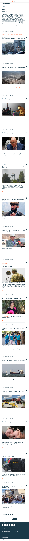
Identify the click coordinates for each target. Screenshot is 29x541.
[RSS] (13, 525)
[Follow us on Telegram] (11, 525)
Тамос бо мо (16, 531)
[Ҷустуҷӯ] (25, 540)
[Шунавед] (9, 540)
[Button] (6, 31)
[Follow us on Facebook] (4, 525)
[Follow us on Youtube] (6, 525)
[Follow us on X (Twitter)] (9, 525)
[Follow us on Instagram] (7, 525)
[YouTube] (14, 540)
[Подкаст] (14, 525)
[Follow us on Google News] (2, 525)
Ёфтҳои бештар (14, 518)
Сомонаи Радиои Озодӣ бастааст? (6, 531)
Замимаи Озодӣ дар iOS (5, 537)
